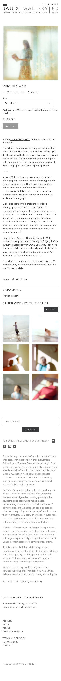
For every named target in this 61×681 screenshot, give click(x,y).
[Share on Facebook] (13, 279)
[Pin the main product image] (21, 279)
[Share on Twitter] (17, 279)
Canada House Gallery (14, 607)
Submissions (10, 642)
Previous (7, 295)
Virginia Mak (14, 86)
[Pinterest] (14, 446)
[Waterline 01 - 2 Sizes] (16, 328)
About (6, 628)
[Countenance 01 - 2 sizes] (16, 357)
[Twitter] (53, 441)
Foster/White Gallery (13, 603)
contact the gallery (20, 139)
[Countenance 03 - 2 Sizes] (45, 357)
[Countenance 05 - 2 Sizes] (45, 387)
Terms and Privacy (14, 638)
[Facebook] (5, 446)
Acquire (10, 126)
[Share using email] (25, 279)
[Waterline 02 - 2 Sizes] (45, 328)
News (6, 624)
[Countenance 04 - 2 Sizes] (16, 387)
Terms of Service (13, 631)
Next (15, 295)
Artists (7, 621)
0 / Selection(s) (50, 4)
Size (5, 98)
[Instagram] (10, 446)
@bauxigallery (34, 581)
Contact (8, 645)
